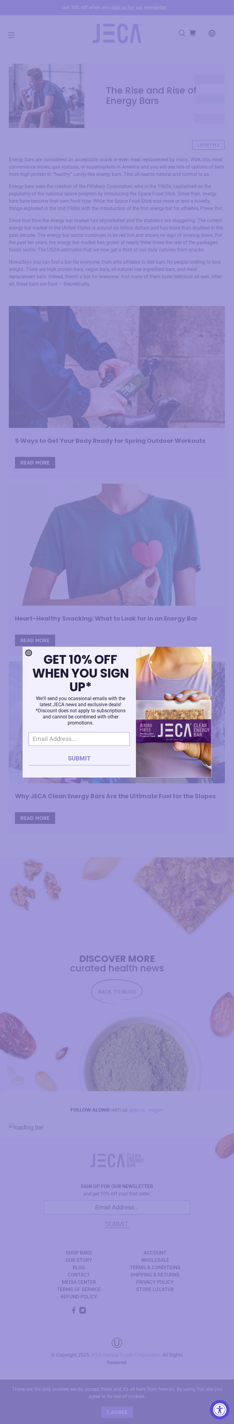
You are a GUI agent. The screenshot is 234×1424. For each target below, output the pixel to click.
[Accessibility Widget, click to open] (219, 1409)
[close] (29, 653)
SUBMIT (79, 758)
